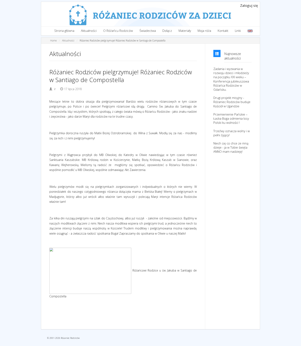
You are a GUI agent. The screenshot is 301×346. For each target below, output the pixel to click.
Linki (238, 31)
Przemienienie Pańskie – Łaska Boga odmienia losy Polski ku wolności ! (231, 118)
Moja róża (204, 31)
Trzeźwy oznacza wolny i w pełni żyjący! (231, 133)
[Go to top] (294, 342)
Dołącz (167, 31)
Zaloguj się (249, 5)
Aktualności (89, 31)
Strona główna (64, 31)
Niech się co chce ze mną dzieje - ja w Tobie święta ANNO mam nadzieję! (230, 147)
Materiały (185, 31)
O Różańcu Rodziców (118, 31)
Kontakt (223, 31)
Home (53, 40)
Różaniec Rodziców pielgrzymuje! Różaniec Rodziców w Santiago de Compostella (122, 40)
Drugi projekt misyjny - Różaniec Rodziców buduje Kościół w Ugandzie (231, 102)
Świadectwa (147, 31)
